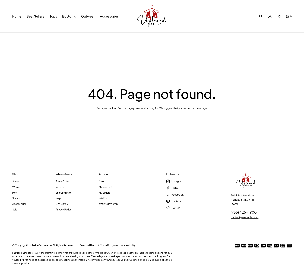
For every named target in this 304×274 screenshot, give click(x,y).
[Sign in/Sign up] (269, 16)
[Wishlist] (279, 16)
